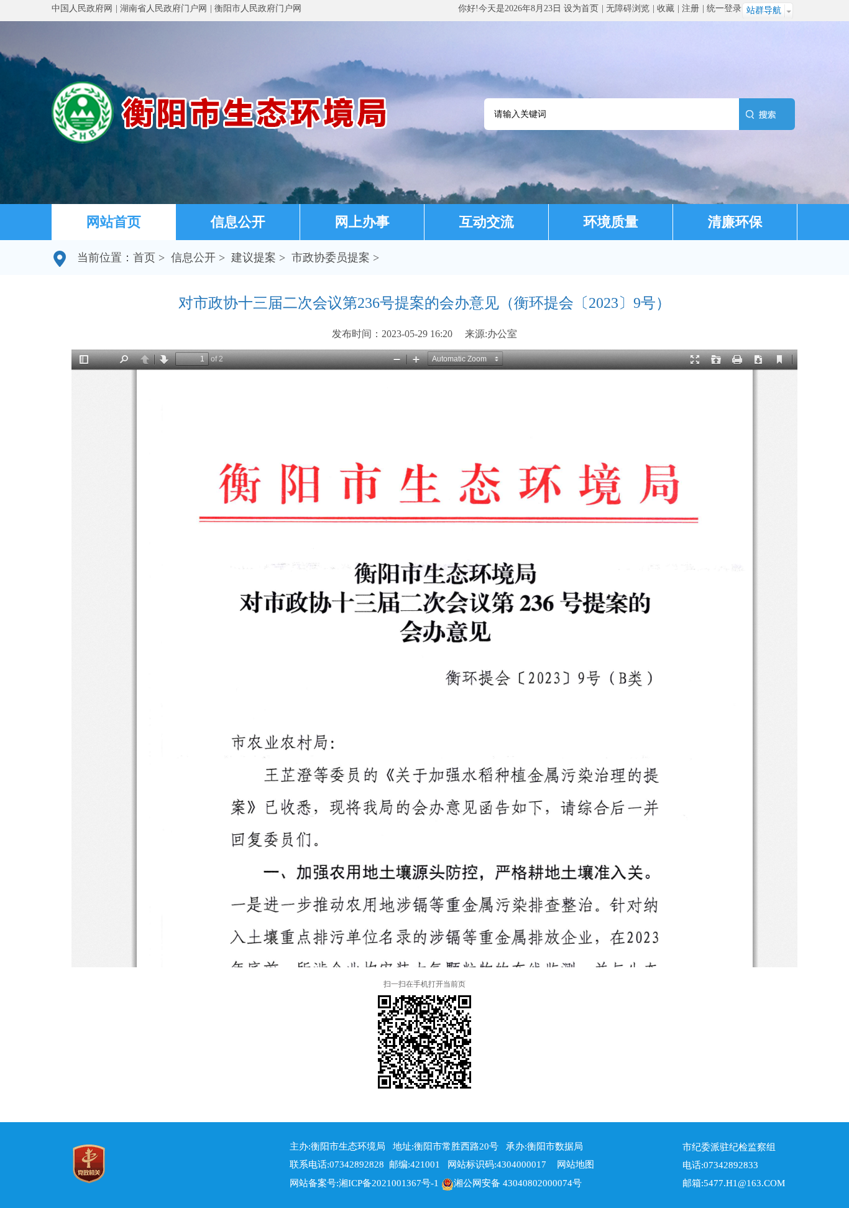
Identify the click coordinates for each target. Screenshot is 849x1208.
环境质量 (611, 222)
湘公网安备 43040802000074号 (518, 1183)
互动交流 (486, 222)
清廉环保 (735, 222)
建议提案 (253, 257)
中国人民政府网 (82, 8)
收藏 (665, 8)
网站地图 (571, 1164)
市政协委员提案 (330, 257)
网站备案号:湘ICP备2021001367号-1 (364, 1183)
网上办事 (362, 222)
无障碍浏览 (627, 8)
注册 (690, 8)
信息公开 (238, 222)
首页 (144, 257)
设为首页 (581, 8)
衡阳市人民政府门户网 (257, 8)
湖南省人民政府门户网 (163, 8)
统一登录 (724, 8)
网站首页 (113, 222)
